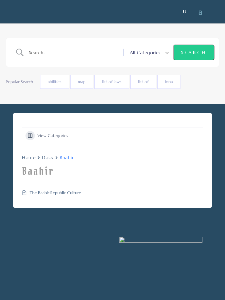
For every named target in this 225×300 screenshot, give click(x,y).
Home (28, 157)
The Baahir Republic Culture (55, 192)
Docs (47, 157)
